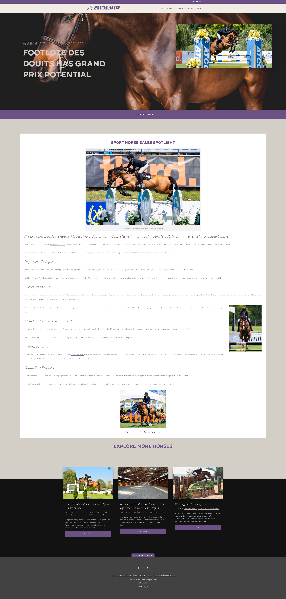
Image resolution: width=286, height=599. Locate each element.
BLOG (150, 575)
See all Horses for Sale (143, 555)
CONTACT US (169, 575)
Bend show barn (77, 354)
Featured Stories (61, 42)
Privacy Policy (143, 582)
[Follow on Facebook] (143, 568)
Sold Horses (82, 514)
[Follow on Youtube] (147, 568)
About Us (189, 8)
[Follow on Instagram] (138, 568)
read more (88, 534)
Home (162, 8)
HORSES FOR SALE (125, 575)
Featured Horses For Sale (36, 42)
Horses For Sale (71, 514)
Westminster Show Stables (67, 252)
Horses (170, 8)
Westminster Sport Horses (98, 514)
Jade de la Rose (58, 278)
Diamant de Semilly (95, 278)
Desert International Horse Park (129, 307)
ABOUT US (158, 575)
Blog (180, 8)
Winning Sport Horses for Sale (192, 504)
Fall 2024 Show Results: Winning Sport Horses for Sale (87, 506)
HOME (113, 575)
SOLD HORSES (140, 575)
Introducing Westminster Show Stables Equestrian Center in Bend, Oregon (142, 506)
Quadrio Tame (101, 269)
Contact (199, 8)
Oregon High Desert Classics (221, 294)
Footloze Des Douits (57, 244)
